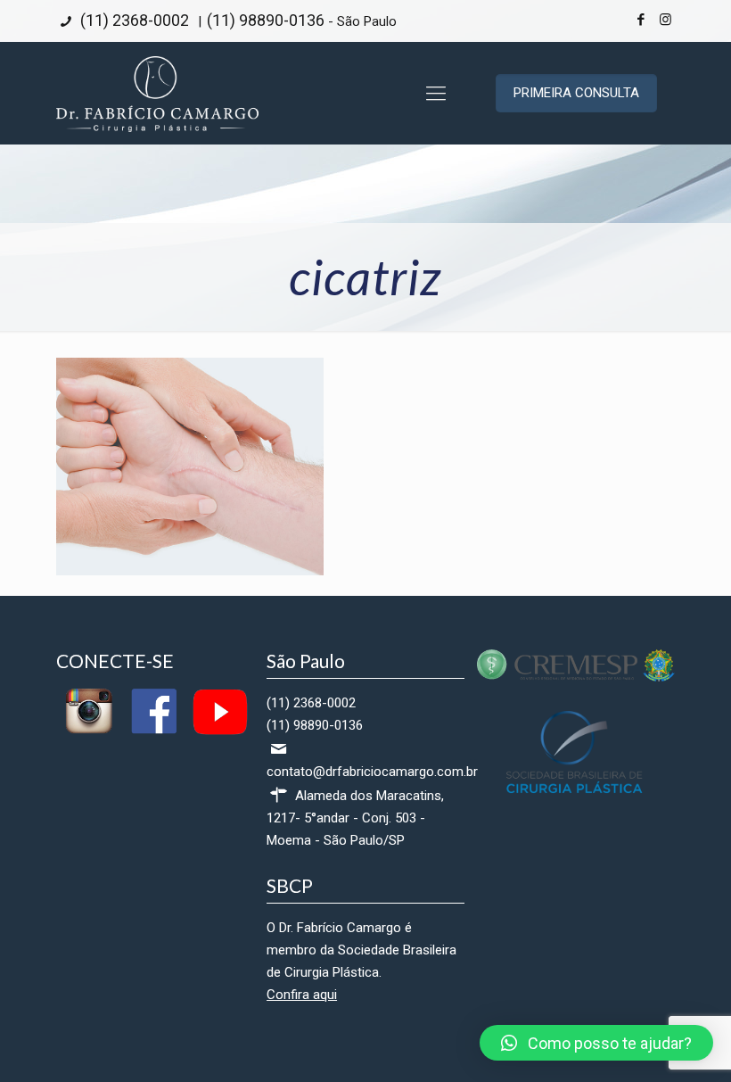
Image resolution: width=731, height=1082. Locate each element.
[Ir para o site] (576, 677)
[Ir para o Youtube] (218, 731)
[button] (596, 1043)
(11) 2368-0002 (133, 20)
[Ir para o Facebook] (153, 731)
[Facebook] (641, 20)
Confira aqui (302, 995)
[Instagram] (665, 20)
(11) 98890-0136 (265, 20)
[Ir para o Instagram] (88, 731)
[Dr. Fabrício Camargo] (157, 93)
